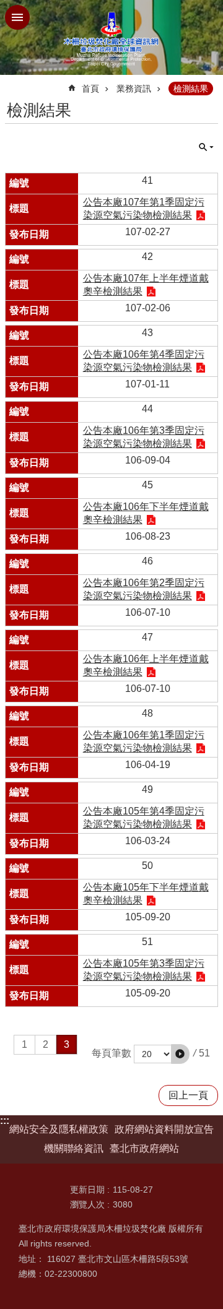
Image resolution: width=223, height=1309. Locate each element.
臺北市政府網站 (144, 1148)
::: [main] (12, 83)
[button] (180, 1054)
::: (4, 1120)
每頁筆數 (111, 1053)
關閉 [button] (17, 17)
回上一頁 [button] (188, 1095)
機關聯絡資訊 (73, 1148)
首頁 (90, 88)
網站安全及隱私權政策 (58, 1129)
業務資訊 (133, 88)
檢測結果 (190, 88)
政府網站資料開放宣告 (164, 1129)
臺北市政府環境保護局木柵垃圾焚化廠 (111, 37)
